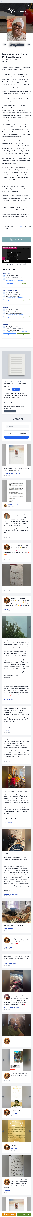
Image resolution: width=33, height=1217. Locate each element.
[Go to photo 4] (17, 1141)
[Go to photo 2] (15, 1141)
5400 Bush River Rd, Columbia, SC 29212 (16, 280)
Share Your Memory (10, 411)
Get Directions (10, 283)
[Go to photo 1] (15, 636)
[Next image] (30, 627)
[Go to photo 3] (16, 1141)
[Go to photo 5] (18, 1141)
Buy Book (16, 389)
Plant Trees (23, 283)
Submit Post (16, 437)
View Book (7, 389)
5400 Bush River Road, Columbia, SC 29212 (17, 314)
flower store (14, 229)
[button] (17, 455)
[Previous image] (3, 627)
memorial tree (20, 226)
